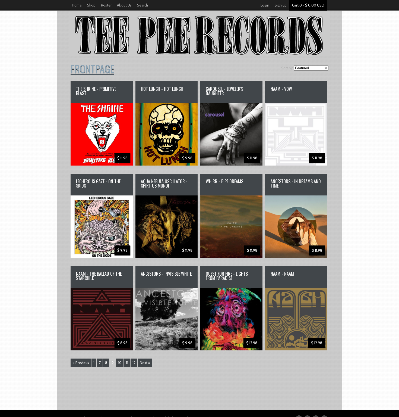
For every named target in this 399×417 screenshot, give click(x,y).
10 (120, 362)
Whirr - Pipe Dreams (224, 181)
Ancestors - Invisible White (166, 273)
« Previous (80, 362)
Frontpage (92, 68)
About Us (124, 5)
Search (142, 5)
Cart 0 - (308, 5)
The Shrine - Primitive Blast (96, 91)
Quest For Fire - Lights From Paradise (227, 275)
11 (127, 362)
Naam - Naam (282, 273)
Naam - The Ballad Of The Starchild (99, 275)
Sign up (281, 5)
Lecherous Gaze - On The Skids (98, 183)
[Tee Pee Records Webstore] (199, 33)
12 (133, 362)
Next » (145, 362)
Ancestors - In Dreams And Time (296, 183)
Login (265, 5)
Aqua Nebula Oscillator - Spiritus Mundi (164, 183)
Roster (106, 5)
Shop (91, 5)
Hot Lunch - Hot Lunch (162, 89)
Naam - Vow (281, 89)
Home (77, 5)
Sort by (287, 68)
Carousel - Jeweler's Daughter (224, 91)
